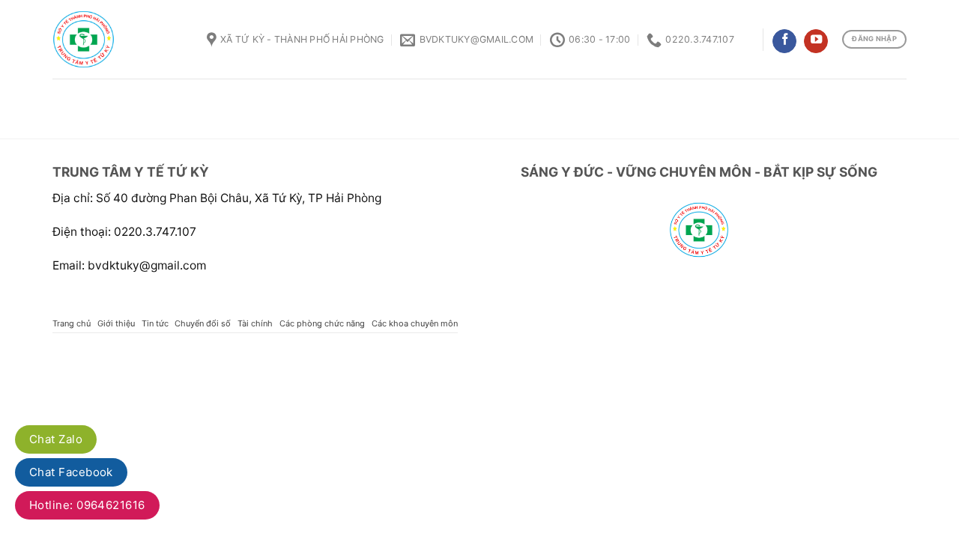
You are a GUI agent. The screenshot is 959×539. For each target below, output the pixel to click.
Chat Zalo (55, 439)
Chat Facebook (71, 472)
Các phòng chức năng (322, 323)
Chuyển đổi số (203, 323)
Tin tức (155, 323)
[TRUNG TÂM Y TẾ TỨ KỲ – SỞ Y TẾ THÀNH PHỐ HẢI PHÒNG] (118, 39)
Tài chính (255, 323)
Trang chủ (71, 323)
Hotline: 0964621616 (87, 505)
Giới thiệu (116, 323)
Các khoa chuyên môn (415, 323)
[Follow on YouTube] (816, 41)
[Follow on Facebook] (784, 41)
